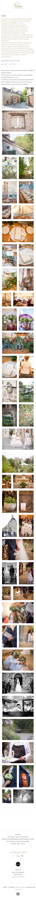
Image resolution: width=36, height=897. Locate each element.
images (16, 77)
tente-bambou (5, 55)
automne (24, 19)
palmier (3, 45)
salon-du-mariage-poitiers (8, 51)
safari (11, 49)
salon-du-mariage (28, 49)
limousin (29, 35)
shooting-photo (16, 53)
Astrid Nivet (18, 889)
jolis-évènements (6, 33)
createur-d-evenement (7, 25)
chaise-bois (4, 23)
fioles (27, 27)
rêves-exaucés (5, 49)
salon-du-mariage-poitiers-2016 (25, 51)
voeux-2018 (22, 55)
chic (9, 23)
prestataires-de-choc (22, 45)
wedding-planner (6, 57)
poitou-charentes (11, 45)
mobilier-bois (5, 41)
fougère (16, 29)
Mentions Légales (21, 887)
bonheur (3, 21)
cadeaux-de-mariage (24, 21)
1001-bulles (4, 19)
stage (26, 53)
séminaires (31, 53)
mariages (26, 39)
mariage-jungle (29, 37)
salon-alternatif (18, 49)
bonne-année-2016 (12, 21)
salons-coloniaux (6, 53)
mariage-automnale (6, 37)
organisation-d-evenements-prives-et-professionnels (16, 43)
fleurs (12, 29)
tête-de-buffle (14, 55)
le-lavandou (23, 35)
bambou (29, 19)
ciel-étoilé (14, 23)
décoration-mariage (7, 27)
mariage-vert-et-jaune (17, 39)
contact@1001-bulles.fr (17, 877)
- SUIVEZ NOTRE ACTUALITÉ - (18, 852)
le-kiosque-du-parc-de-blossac (10, 35)
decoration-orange (20, 25)
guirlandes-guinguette (7, 31)
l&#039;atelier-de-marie (18, 33)
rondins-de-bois (25, 47)
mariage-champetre (18, 37)
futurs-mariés (23, 29)
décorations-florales (19, 27)
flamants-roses (5, 29)
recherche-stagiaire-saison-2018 (10, 47)
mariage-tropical (6, 39)
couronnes (20, 23)
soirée (22, 53)
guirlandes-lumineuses (21, 31)
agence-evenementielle (14, 19)
